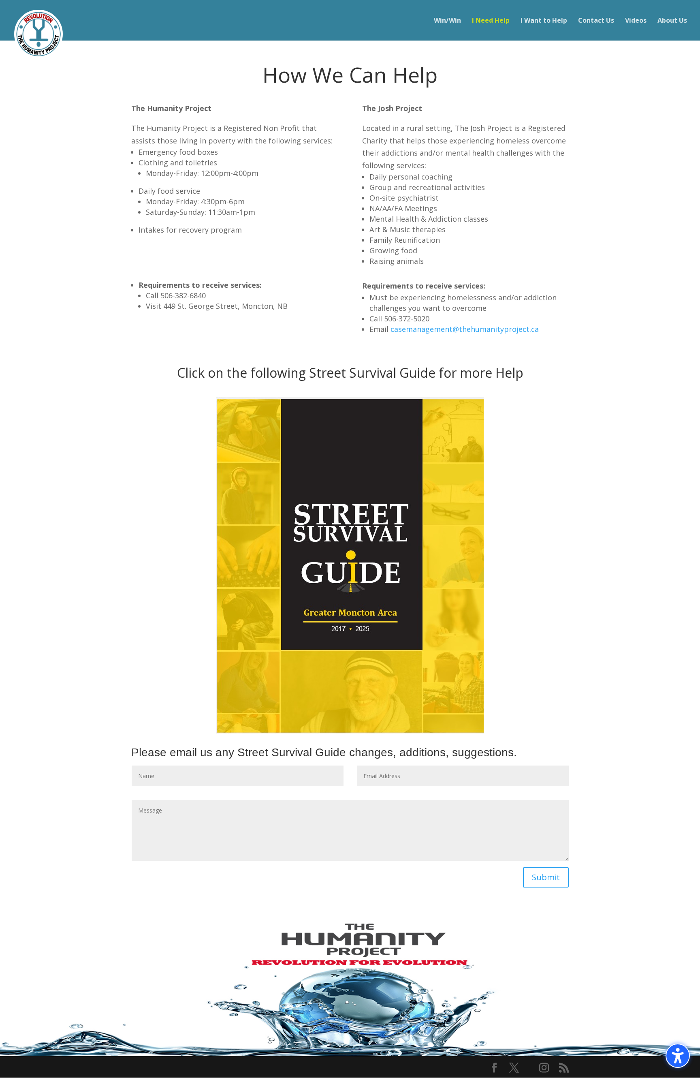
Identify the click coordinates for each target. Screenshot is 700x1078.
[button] (678, 1056)
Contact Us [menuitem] (596, 21)
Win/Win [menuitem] (447, 21)
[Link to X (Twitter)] (514, 1068)
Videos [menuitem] (636, 21)
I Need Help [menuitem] (491, 21)
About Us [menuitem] (672, 21)
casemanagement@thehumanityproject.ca (465, 329)
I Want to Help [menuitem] (544, 21)
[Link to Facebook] (494, 1068)
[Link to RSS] (564, 1068)
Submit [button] (546, 877)
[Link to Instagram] (544, 1068)
